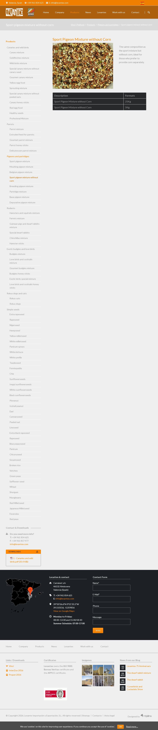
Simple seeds (13, 309)
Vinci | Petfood (77, 25)
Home (46, 12)
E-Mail (98, 594)
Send (98, 630)
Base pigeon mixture (19, 197)
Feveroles (14, 514)
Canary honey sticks (19, 102)
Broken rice (15, 465)
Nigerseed (15, 325)
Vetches (14, 470)
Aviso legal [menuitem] (109, 715)
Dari (11, 411)
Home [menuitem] (9, 646)
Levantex (101, 12)
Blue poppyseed (17, 443)
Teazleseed (15, 363)
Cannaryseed (16, 416)
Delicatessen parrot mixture (23, 150)
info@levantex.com (19, 544)
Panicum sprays (17, 346)
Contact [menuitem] (104, 646)
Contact (135, 12)
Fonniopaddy (16, 368)
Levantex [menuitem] (68, 646)
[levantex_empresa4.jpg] (87, 681)
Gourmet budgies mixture (22, 268)
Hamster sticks (17, 243)
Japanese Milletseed (19, 508)
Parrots (10, 124)
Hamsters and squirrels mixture (25, 213)
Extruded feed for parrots (22, 134)
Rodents (11, 208)
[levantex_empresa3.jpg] (109, 670)
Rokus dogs (15, 303)
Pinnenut (14, 400)
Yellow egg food (17, 82)
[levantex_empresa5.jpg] (98, 681)
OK (120, 727)
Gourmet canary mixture (21, 77)
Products (74, 12)
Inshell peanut (16, 406)
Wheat (13, 486)
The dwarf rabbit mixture (139, 673)
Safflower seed (17, 481)
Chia (12, 373)
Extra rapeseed (17, 314)
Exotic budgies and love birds (21, 249)
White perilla (16, 357)
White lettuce (16, 352)
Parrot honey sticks (19, 145)
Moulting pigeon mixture (21, 166)
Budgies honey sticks (20, 273)
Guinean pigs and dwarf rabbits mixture (25, 225)
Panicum (14, 449)
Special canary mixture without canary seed (24, 70)
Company (59, 12)
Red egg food (16, 107)
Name (98, 583)
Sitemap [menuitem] (86, 715)
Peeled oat (15, 422)
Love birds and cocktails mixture (21, 261)
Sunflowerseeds (17, 379)
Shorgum (14, 492)
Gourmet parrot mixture (21, 140)
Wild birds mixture (18, 63)
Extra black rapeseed (20, 433)
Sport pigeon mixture (20, 161)
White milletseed (18, 341)
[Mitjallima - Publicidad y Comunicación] (146, 716)
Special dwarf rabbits (20, 232)
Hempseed (15, 330)
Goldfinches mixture (19, 57)
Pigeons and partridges (108, 25)
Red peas (14, 519)
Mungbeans (15, 497)
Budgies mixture (17, 254)
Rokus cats (15, 298)
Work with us (118, 12)
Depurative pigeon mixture (22, 202)
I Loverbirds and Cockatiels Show (135, 688)
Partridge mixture (18, 191)
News (88, 12)
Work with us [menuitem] (86, 646)
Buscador (148, 12)
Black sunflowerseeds (20, 395)
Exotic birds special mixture (23, 279)
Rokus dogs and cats (17, 293)
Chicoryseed (16, 454)
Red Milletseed (17, 503)
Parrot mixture (17, 129)
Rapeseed (14, 319)
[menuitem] (142, 3)
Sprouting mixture (18, 88)
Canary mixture (17, 52)
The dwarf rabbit (135, 679)
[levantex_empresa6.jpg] (109, 681)
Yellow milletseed (18, 336)
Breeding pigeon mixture (21, 186)
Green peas (15, 476)
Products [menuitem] (39, 646)
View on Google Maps (64, 611)
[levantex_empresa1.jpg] (87, 670)
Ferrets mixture (17, 218)
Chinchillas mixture (19, 238)
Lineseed (14, 427)
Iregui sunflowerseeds (20, 384)
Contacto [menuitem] (97, 715)
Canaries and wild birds (18, 47)
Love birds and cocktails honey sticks (24, 286)
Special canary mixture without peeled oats (24, 95)
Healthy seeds (16, 113)
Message (97, 617)
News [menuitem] (54, 646)
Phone (96, 606)
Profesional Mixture (19, 118)
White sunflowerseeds (21, 389)
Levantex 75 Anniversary (139, 666)
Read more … (132, 726)
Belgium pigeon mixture (21, 172)
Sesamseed (15, 460)
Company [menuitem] (23, 646)
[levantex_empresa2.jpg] (98, 670)
